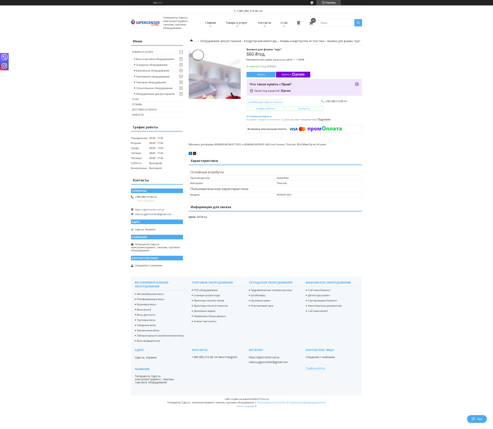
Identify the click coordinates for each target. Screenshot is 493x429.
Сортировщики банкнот (322, 300)
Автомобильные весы (150, 294)
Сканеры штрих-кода (207, 295)
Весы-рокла (144, 309)
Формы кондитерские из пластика (302, 41)
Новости (138, 114)
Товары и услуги (236, 22)
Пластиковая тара (262, 305)
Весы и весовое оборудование (155, 59)
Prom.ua (264, 399)
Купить (261, 74)
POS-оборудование (206, 290)
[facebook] (190, 154)
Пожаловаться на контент (271, 402)
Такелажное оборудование (153, 76)
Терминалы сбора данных (210, 316)
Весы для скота (146, 314)
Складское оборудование (152, 64)
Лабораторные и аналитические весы (160, 335)
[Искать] (358, 22)
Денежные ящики (204, 311)
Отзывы (137, 104)
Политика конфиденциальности (307, 402)
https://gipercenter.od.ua (149, 209)
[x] (194, 154)
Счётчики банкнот (319, 290)
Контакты (264, 22)
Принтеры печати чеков (209, 300)
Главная (210, 22)
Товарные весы (146, 325)
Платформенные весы (150, 299)
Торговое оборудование (151, 82)
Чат (479, 419)
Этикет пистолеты (205, 321)
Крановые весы (146, 304)
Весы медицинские (148, 340)
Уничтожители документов (324, 305)
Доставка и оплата (144, 109)
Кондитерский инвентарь (260, 41)
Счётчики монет (318, 311)
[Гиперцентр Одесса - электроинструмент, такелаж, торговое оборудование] (145, 23)
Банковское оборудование (152, 70)
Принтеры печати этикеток (211, 305)
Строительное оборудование (154, 88)
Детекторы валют (319, 295)
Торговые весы (146, 320)
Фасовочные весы (148, 330)
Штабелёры (258, 295)
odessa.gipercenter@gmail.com (153, 214)
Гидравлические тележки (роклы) (271, 290)
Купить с (286, 74)
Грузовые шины (260, 300)
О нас (284, 22)
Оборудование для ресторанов (220, 41)
